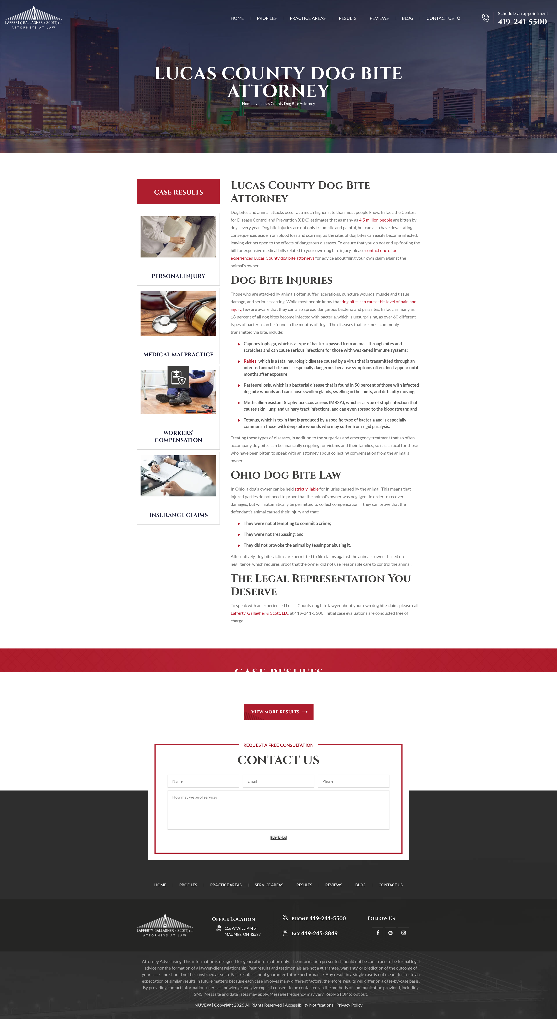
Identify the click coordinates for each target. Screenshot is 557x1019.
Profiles (267, 19)
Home (237, 19)
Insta (403, 932)
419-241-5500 (522, 22)
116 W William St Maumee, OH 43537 (243, 931)
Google (390, 932)
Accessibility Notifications (309, 1004)
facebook (377, 932)
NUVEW (203, 1004)
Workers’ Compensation (178, 437)
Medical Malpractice (178, 354)
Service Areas (269, 884)
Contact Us (440, 19)
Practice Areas (308, 19)
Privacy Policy (349, 1004)
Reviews (379, 19)
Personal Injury (178, 276)
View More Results (275, 712)
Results (348, 19)
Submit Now (278, 837)
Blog (407, 19)
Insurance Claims (178, 515)
